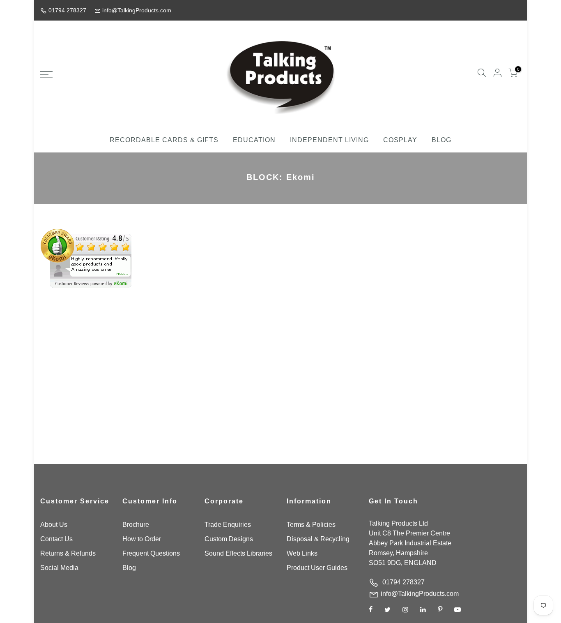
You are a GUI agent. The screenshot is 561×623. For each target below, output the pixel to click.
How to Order (141, 538)
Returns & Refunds (68, 553)
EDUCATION (254, 139)
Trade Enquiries (228, 524)
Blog (129, 567)
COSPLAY (400, 139)
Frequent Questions (151, 553)
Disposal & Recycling (318, 538)
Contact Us (56, 538)
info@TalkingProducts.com (420, 593)
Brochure (135, 524)
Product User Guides (317, 567)
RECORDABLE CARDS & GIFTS (164, 139)
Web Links (302, 553)
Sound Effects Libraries (238, 553)
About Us (53, 524)
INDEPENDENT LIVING (329, 139)
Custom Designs (229, 538)
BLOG (441, 139)
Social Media (59, 567)
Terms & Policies (311, 524)
